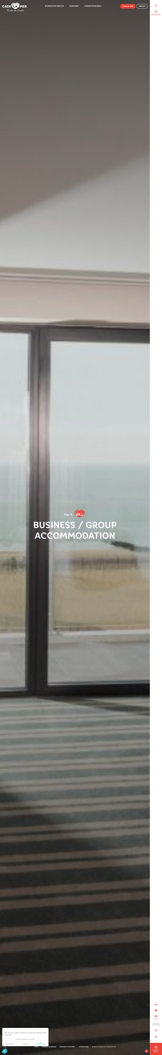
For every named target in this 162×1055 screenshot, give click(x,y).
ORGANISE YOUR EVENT (67, 1047)
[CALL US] (156, 1036)
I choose (25, 1044)
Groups (142, 6)
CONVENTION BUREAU (49, 1047)
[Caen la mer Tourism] (14, 7)
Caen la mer (128, 6)
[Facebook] (156, 1010)
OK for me (41, 1044)
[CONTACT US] (156, 1030)
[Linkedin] (156, 1016)
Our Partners (83, 1047)
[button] (4, 1051)
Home (36, 1047)
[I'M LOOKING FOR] (156, 5)
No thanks (9, 1044)
